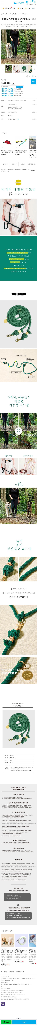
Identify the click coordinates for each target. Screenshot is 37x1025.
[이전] (3, 69)
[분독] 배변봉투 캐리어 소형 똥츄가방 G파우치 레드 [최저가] (7, 151)
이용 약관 (12, 972)
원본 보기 (26, 169)
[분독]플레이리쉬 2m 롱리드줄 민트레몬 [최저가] (21, 151)
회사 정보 (6, 972)
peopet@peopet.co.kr (19, 994)
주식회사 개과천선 (12, 119)
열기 (18, 1018)
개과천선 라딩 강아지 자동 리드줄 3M (21, 951)
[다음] (34, 69)
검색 (35, 4)
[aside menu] (2, 3)
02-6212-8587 (7, 988)
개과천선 (10, 115)
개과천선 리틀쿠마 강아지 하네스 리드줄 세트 (7, 951)
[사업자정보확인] (19, 990)
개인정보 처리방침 (20, 972)
